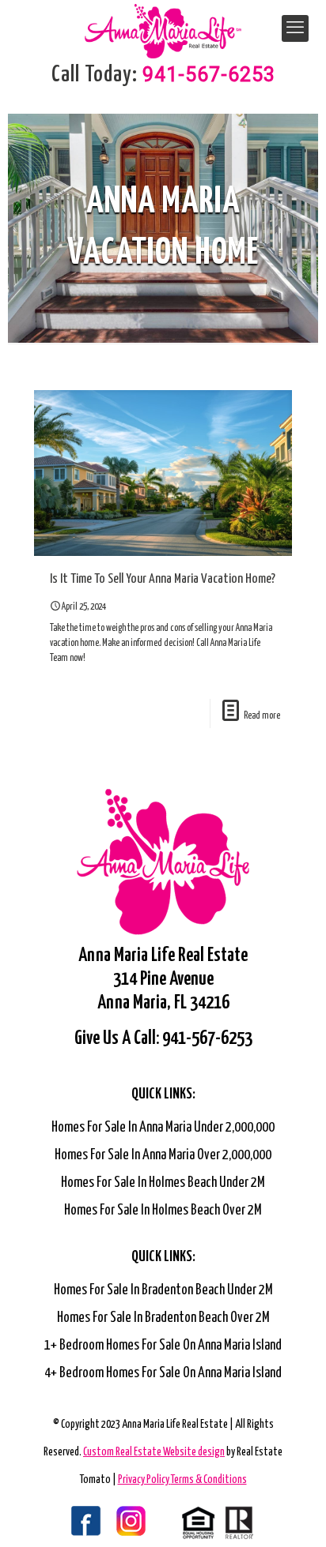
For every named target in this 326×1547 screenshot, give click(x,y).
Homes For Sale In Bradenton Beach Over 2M (163, 1318)
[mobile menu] (295, 28)
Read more (262, 716)
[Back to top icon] (293, 1514)
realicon (217, 1522)
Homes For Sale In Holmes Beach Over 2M (163, 1210)
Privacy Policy (144, 1479)
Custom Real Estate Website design (154, 1452)
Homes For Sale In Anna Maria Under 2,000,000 (163, 1128)
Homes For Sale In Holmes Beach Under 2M (163, 1183)
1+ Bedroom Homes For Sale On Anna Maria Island (163, 1346)
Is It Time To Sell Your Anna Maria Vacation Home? (162, 579)
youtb (142, 1522)
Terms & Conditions (209, 1479)
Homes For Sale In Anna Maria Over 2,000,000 (163, 1155)
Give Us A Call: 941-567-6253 (163, 1039)
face (67, 1522)
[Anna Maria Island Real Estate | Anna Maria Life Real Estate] (163, 23)
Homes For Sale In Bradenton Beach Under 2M (163, 1290)
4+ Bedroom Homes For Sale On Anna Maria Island (163, 1373)
